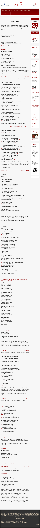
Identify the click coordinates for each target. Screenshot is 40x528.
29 (35, 25)
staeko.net (24, 516)
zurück (33, 32)
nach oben (37, 524)
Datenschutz (22, 518)
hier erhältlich (34, 139)
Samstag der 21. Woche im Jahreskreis (34, 36)
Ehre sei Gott (3, 45)
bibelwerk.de (34, 88)
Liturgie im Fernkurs (35, 119)
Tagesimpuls (4, 10)
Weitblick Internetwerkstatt (12, 522)
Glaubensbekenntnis (4, 435)
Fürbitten (2, 437)
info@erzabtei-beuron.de (19, 521)
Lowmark (28, 522)
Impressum (18, 518)
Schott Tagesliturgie (35, 18)
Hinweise (16, 10)
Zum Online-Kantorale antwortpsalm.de (34, 113)
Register (10, 10)
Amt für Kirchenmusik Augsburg (34, 101)
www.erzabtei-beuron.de (25, 10)
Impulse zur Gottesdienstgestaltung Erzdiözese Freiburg (35, 105)
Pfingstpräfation (3, 461)
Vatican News (34, 56)
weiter (37, 32)
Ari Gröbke (21, 522)
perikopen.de (34, 72)
